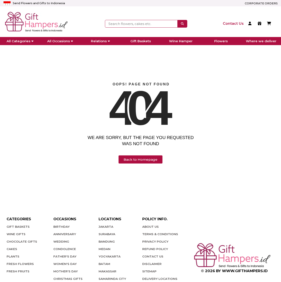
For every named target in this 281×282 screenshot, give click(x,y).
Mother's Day (65, 271)
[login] (250, 23)
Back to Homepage (140, 159)
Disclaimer (152, 264)
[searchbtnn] (182, 23)
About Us (150, 226)
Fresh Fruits (18, 271)
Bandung (107, 241)
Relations (99, 41)
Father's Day (64, 256)
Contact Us (152, 256)
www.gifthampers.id (245, 271)
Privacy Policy (155, 241)
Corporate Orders (261, 3)
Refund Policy (155, 249)
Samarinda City (112, 278)
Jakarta (106, 226)
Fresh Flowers (20, 264)
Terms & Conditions (160, 234)
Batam (104, 264)
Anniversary (64, 234)
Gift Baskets (140, 41)
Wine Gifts (16, 234)
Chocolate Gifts (22, 241)
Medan (104, 249)
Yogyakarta (110, 256)
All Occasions (58, 41)
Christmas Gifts (68, 278)
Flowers (221, 41)
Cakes (12, 249)
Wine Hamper (181, 41)
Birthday (61, 226)
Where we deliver (261, 41)
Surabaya (107, 234)
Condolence (64, 249)
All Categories (18, 41)
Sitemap (149, 271)
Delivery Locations (159, 278)
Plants (13, 256)
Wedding (61, 241)
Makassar (107, 271)
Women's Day (65, 264)
